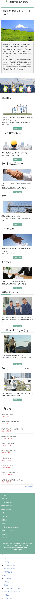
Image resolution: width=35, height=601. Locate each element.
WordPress (13, 547)
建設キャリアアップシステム (10, 530)
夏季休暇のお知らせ (7, 414)
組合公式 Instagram (7, 443)
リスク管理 (4, 516)
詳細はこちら (17, 128)
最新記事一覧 (29, 486)
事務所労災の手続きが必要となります (13, 429)
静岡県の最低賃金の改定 (8, 451)
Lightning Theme (22, 547)
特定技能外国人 (6, 509)
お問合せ (4, 534)
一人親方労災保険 (6, 502)
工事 (2, 513)
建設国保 (4, 498)
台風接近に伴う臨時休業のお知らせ (12, 421)
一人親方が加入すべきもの (9, 527)
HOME (3, 495)
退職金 (3, 523)
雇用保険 (4, 520)
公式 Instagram (6, 538)
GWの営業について (7, 465)
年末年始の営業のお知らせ (9, 436)
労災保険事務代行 (6, 506)
